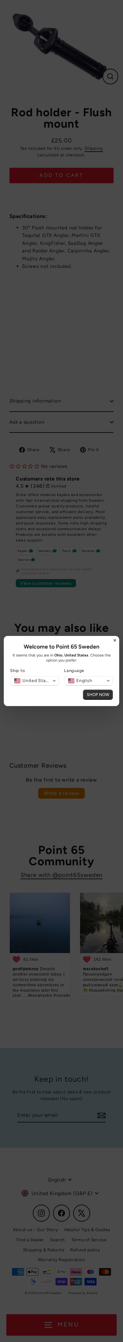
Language (74, 670)
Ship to (17, 670)
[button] (34, 681)
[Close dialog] (115, 640)
